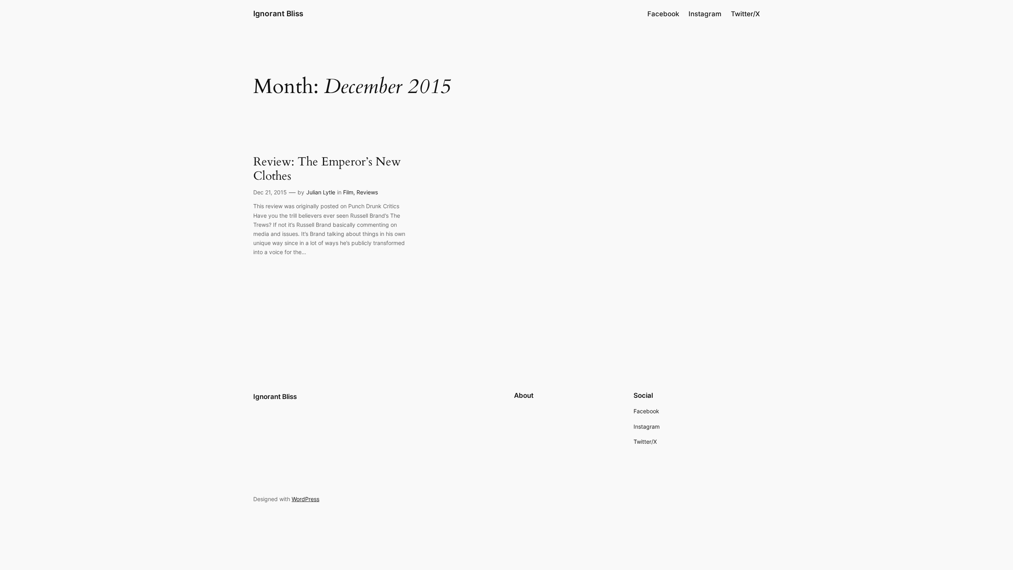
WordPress (305, 499)
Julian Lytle (320, 192)
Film (348, 192)
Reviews (367, 192)
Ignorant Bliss (278, 13)
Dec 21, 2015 (270, 192)
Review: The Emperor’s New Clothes (327, 169)
